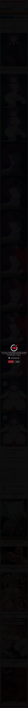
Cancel (17, 361)
